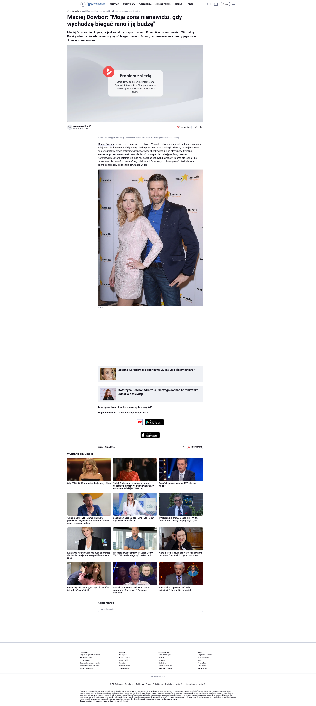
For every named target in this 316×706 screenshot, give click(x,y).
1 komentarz (184, 127)
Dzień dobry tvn (85, 660)
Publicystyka (145, 4)
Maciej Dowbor (106, 144)
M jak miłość (123, 660)
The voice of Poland (165, 668)
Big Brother (162, 663)
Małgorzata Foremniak (205, 655)
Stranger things (124, 668)
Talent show (129, 4)
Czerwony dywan (163, 4)
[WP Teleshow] (98, 4)
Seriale (178, 4)
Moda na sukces (124, 666)
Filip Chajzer (202, 666)
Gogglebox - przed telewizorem (90, 655)
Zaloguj (225, 4)
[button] (216, 4)
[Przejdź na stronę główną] (83, 6)
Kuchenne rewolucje (165, 666)
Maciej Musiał (202, 668)
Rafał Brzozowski (203, 657)
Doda (199, 660)
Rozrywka (114, 4)
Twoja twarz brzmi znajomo (89, 666)
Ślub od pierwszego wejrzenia (90, 663)
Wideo (190, 4)
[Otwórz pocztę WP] (209, 4)
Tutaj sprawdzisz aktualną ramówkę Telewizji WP (125, 407)
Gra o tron (122, 663)
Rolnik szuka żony (86, 657)
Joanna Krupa (202, 663)
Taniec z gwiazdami (86, 668)
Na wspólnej (123, 655)
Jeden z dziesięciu (164, 655)
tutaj (126, 701)
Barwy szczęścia (124, 657)
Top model (162, 660)
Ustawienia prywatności (195, 684)
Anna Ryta (83, 126)
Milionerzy (161, 657)
